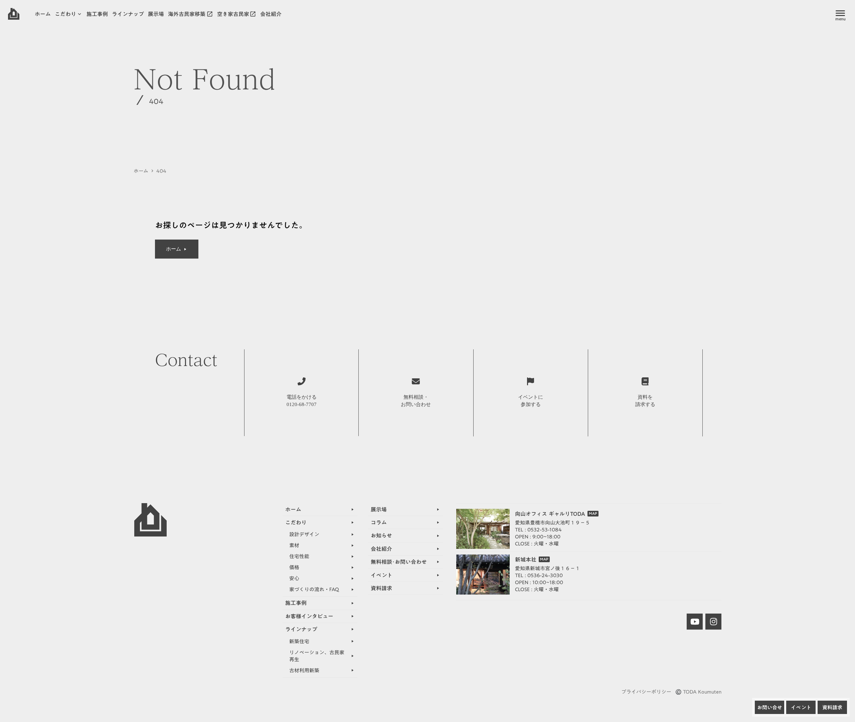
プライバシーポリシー (646, 691)
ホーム (141, 170)
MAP (593, 513)
